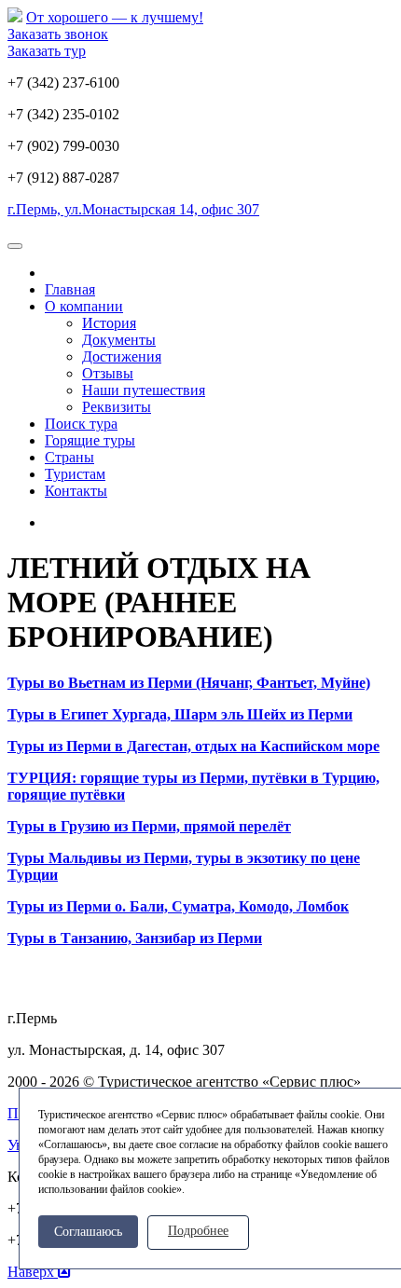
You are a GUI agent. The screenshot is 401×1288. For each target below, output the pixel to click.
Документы (119, 340)
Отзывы (107, 373)
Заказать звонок (57, 34)
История (109, 323)
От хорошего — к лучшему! (114, 17)
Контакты (76, 491)
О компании (84, 306)
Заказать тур (46, 51)
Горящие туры (90, 440)
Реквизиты (116, 407)
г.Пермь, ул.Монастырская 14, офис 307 (133, 209)
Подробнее (198, 1231)
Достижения (121, 356)
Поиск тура (81, 424)
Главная (70, 289)
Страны (69, 457)
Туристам (75, 474)
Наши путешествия (143, 390)
